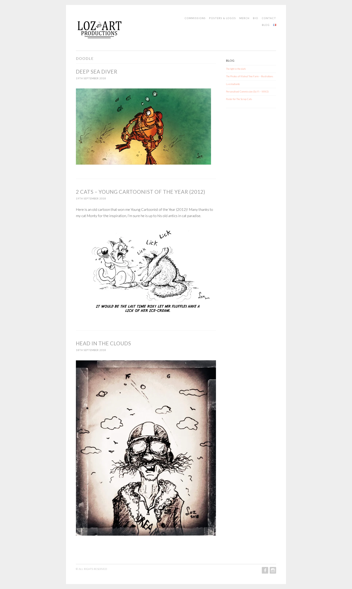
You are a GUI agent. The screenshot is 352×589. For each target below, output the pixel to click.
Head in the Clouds (103, 343)
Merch (244, 18)
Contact (269, 18)
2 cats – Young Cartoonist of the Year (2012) (140, 192)
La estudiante (233, 84)
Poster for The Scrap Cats (239, 99)
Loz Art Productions (110, 31)
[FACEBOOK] (264, 570)
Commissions (195, 18)
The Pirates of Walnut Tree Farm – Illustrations (249, 76)
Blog (266, 24)
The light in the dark (236, 68)
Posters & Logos (222, 18)
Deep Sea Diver (96, 71)
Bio (255, 18)
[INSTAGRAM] (272, 570)
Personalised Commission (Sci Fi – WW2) (247, 91)
